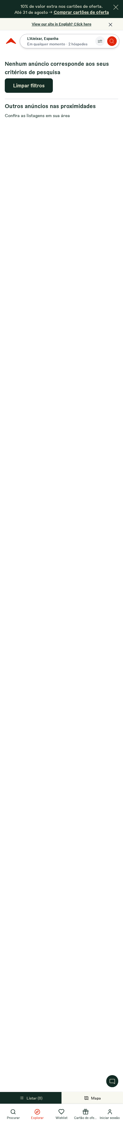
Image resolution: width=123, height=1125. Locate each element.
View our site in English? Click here (61, 24)
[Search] (112, 41)
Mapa (96, 1098)
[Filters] (100, 41)
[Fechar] (116, 7)
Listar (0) (34, 1098)
